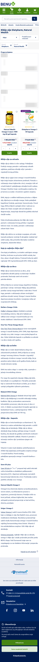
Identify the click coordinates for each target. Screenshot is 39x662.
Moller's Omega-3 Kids (9, 311)
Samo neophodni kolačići (19, 649)
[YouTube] (23, 610)
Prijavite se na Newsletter (15, 604)
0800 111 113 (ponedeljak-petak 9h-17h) (21, 593)
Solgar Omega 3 (6, 512)
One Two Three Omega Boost (11, 329)
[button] (27, 11)
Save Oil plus (5, 468)
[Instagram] (15, 610)
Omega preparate (7, 535)
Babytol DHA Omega (8, 395)
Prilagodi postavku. (19, 655)
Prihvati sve (20, 643)
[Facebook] (7, 610)
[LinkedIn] (32, 610)
